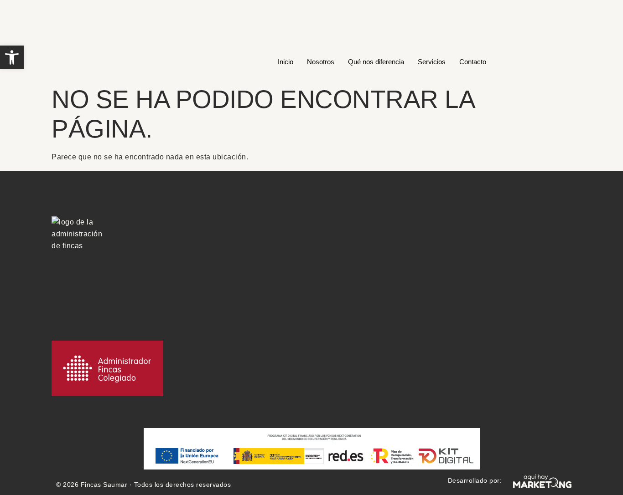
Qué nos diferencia (376, 62)
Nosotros (320, 62)
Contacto (472, 62)
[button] (12, 57)
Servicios (432, 62)
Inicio (285, 62)
